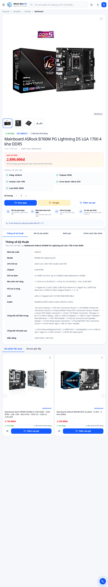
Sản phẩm (17, 12)
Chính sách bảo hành (92, 233)
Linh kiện (27, 12)
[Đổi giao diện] (91, 4)
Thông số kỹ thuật (15, 233)
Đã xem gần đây (33, 348)
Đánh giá (67, 233)
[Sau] (103, 395)
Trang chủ (5, 12)
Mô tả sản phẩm (41, 233)
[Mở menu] (3, 4)
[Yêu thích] (101, 18)
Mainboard (39, 12)
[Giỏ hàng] (103, 4)
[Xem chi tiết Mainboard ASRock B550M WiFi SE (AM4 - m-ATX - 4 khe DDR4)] (80, 379)
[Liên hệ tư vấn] (103, 581)
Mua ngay (22, 202)
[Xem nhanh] (7, 431)
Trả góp (55, 202)
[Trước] (5, 395)
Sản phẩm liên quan (13, 348)
